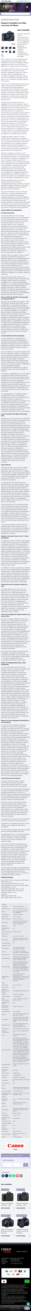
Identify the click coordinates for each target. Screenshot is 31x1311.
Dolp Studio (18, 1310)
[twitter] (6, 1175)
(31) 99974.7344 (22, 1)
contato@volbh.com (16, 1263)
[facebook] (3, 1175)
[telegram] (10, 1175)
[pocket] (17, 1175)
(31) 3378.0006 (6, 1)
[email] (21, 1175)
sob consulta (23, 30)
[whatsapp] (14, 1175)
